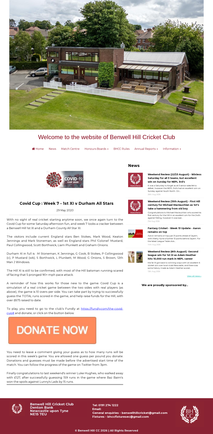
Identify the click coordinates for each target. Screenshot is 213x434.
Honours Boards (96, 148)
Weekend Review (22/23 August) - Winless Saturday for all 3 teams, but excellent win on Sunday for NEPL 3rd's (174, 178)
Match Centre (70, 148)
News (52, 148)
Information (171, 148)
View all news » (194, 276)
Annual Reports (145, 148)
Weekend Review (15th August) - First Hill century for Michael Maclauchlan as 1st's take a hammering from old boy (174, 205)
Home (39, 148)
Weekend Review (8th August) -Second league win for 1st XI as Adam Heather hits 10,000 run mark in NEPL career (173, 255)
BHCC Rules (121, 148)
